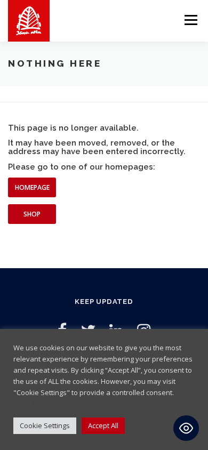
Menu (190, 20)
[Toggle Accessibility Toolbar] (186, 428)
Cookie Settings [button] (45, 425)
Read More (31, 403)
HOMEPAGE (32, 187)
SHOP (32, 214)
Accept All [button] (103, 425)
